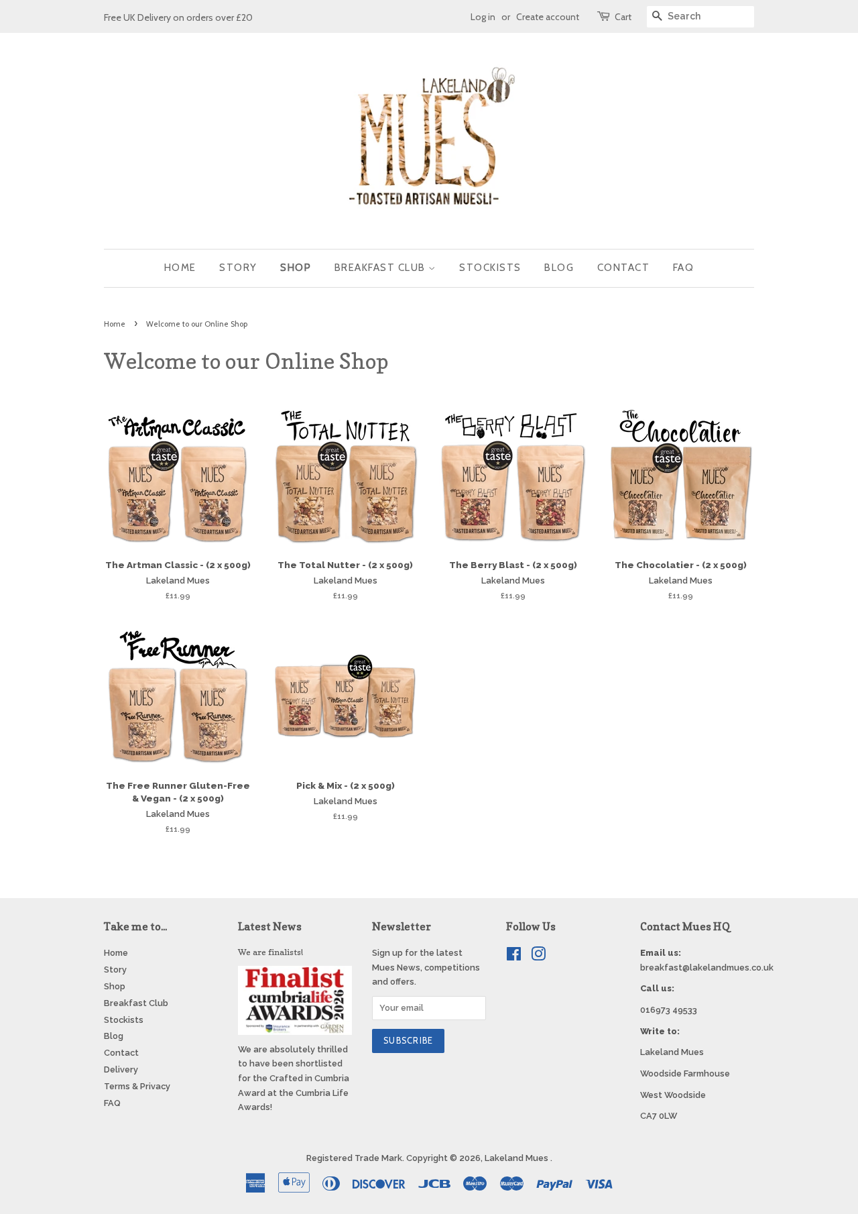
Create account (547, 16)
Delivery (121, 1069)
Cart (623, 16)
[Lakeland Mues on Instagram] (538, 957)
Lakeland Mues (517, 1158)
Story (238, 268)
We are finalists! (270, 952)
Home (180, 268)
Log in (483, 16)
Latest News (270, 926)
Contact (623, 268)
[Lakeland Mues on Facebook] (514, 957)
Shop (295, 268)
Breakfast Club (381, 268)
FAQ (683, 268)
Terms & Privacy (137, 1086)
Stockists (490, 268)
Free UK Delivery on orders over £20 (178, 17)
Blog (559, 268)
